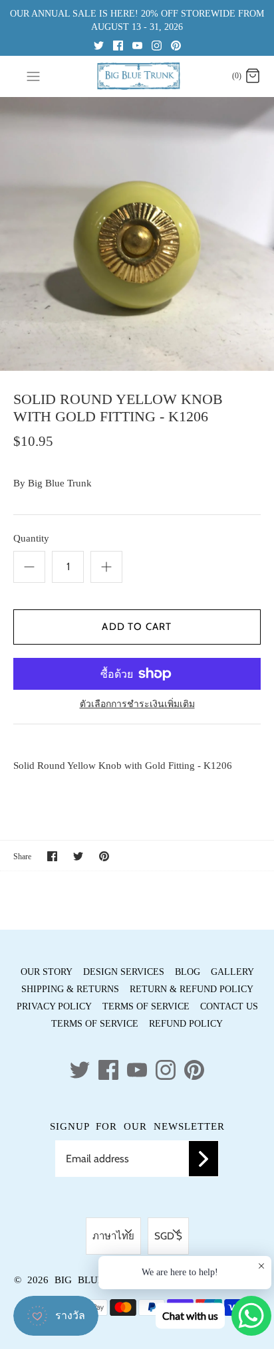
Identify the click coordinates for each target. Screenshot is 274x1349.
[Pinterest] (176, 44)
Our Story (46, 972)
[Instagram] (157, 44)
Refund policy (186, 1024)
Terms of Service (146, 1006)
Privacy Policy (54, 1006)
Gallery (232, 972)
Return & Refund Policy (191, 989)
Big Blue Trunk (60, 483)
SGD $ (168, 1236)
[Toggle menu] (33, 75)
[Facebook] (118, 44)
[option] (137, 234)
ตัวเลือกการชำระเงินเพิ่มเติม (137, 704)
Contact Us (229, 1006)
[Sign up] (203, 1159)
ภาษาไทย (113, 1236)
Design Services (123, 972)
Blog (187, 972)
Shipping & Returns (70, 989)
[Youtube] (137, 44)
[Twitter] (99, 44)
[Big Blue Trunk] (137, 76)
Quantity (31, 538)
